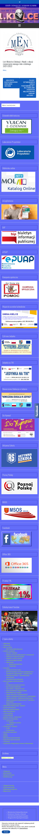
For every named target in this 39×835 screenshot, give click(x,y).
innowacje (6, 668)
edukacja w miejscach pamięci (15, 656)
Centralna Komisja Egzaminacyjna (18, 816)
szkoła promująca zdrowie (14, 660)
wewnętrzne (10, 724)
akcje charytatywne (9, 711)
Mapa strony (7, 791)
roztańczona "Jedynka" (10, 726)
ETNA (8, 728)
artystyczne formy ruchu (13, 670)
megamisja (12, 666)
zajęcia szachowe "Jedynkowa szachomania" (19, 698)
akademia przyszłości (15, 664)
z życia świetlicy (8, 713)
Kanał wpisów (7, 773)
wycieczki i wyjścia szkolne (11, 709)
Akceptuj (6, 832)
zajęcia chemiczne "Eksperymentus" (17, 694)
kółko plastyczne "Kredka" (14, 692)
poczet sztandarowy (9, 707)
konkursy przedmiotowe (10, 719)
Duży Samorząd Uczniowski (11, 739)
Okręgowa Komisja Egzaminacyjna (18, 818)
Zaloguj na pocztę (8, 785)
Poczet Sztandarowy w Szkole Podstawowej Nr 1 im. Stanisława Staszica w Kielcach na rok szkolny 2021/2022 (28, 88)
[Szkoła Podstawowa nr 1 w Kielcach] (19, 15)
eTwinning (6, 741)
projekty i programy (9, 651)
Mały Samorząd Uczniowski (11, 738)
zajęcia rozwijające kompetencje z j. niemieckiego (21, 696)
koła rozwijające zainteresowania (13, 681)
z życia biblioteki (8, 715)
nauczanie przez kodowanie (14, 679)
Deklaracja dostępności (10, 789)
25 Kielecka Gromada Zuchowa (15, 685)
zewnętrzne (9, 721)
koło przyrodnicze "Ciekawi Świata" (16, 690)
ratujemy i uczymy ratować (14, 658)
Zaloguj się (6, 771)
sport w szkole (7, 647)
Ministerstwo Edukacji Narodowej (17, 812)
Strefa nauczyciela (9, 787)
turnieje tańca (10, 730)
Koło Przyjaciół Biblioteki (13, 687)
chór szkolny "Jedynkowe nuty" (15, 688)
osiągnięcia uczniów (15, 722)
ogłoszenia (6, 643)
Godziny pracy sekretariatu (21, 5)
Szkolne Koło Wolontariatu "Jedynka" (14, 705)
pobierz (5, 736)
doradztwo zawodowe (10, 732)
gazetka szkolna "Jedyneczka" (12, 717)
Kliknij (4, 70)
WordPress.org (7, 777)
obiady (5, 734)
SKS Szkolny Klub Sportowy (14, 649)
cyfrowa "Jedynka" (11, 653)
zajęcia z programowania (13, 704)
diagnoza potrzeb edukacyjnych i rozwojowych (20, 655)
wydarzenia (6, 645)
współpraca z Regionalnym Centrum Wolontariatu (18, 743)
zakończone (10, 662)
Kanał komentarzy (8, 775)
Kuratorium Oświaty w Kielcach (17, 814)
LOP (7, 683)
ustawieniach (23, 828)
